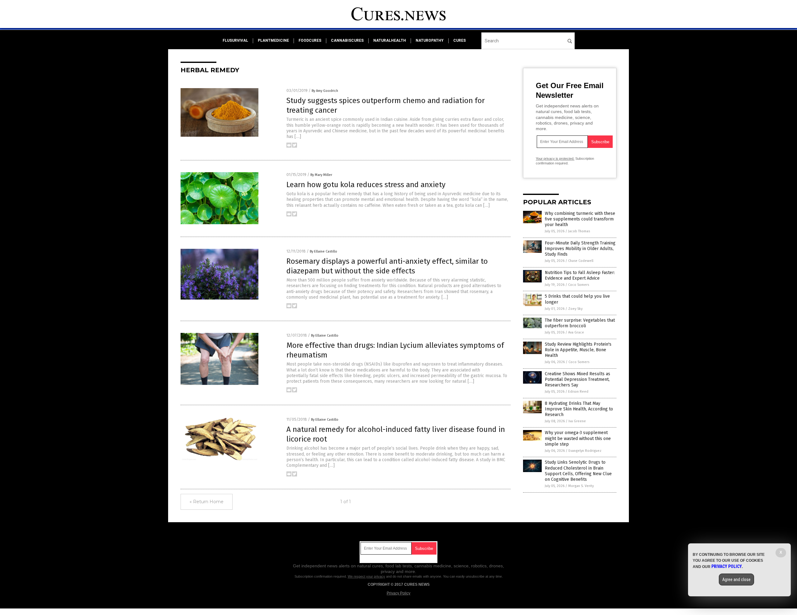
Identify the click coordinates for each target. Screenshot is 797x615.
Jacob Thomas (579, 231)
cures (459, 40)
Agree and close (736, 579)
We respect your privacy (366, 576)
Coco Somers (578, 285)
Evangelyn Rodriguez (584, 451)
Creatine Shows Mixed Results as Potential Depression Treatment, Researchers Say (577, 379)
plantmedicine (273, 40)
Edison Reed (578, 392)
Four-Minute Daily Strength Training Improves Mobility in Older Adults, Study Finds (580, 248)
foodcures (310, 40)
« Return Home (207, 501)
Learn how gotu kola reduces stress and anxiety (366, 184)
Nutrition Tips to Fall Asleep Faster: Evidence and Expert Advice (580, 275)
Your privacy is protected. (555, 158)
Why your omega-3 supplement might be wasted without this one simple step (578, 438)
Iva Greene (577, 421)
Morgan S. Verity (581, 486)
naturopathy (430, 40)
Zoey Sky (575, 309)
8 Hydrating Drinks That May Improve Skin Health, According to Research (579, 409)
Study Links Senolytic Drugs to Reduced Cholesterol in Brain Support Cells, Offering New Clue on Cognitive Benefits (578, 471)
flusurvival (235, 40)
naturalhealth (389, 40)
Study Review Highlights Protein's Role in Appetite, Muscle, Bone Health (578, 350)
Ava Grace (576, 332)
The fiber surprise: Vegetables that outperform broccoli (580, 323)
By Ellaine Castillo (323, 251)
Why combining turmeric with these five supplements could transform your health (580, 219)
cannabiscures (347, 40)
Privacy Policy (398, 593)
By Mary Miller (321, 175)
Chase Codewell (580, 261)
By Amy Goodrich (325, 91)
